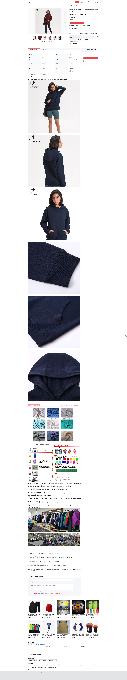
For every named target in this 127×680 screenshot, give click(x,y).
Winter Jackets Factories (42, 665)
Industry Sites (70, 672)
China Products (44, 672)
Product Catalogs (42, 644)
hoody (29, 649)
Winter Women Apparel (32, 667)
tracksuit (65, 649)
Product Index (81, 672)
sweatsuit (47, 648)
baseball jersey (83, 648)
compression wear (48, 646)
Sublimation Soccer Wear (42, 660)
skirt (28, 646)
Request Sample (87, 25)
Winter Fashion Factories (32, 665)
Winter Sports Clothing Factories (53, 665)
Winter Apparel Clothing (82, 665)
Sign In (71, 44)
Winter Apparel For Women (42, 667)
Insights (89, 672)
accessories (29, 648)
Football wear (66, 648)
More (29, 669)
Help (81, 5)
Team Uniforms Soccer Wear (53, 660)
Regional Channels (75, 672)
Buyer (76, 5)
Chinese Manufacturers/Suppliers (51, 672)
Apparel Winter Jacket (91, 665)
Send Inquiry (76, 22)
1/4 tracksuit (83, 649)
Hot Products (39, 672)
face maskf (83, 646)
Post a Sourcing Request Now (55, 593)
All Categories (31, 5)
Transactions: (85, 39)
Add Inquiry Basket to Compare (47, 41)
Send (35, 593)
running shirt (65, 646)
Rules (98, 5)
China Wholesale (59, 672)
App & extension (87, 5)
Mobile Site (85, 672)
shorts (47, 649)
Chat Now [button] (92, 22)
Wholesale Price (65, 672)
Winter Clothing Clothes (73, 665)
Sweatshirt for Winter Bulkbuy (52, 667)
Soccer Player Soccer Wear (33, 660)
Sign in (98, 2)
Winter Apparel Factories (64, 665)
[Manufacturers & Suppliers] (33, 2)
